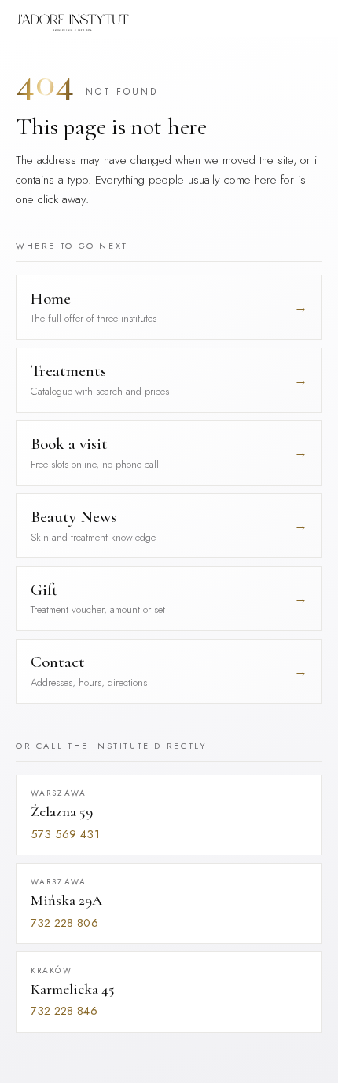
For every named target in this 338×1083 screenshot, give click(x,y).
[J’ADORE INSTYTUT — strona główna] (72, 22)
